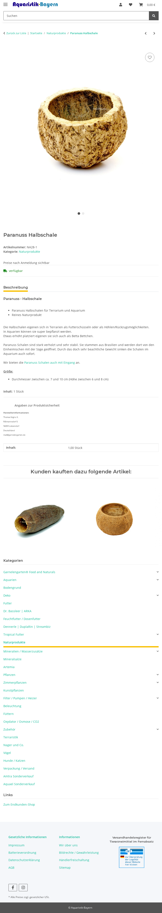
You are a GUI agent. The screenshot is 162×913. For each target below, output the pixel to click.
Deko (6, 595)
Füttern (8, 714)
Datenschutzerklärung (24, 860)
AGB (11, 868)
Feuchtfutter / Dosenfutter (21, 619)
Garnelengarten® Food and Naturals (29, 572)
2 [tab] (83, 213)
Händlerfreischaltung (74, 860)
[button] (121, 4)
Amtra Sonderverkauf (18, 776)
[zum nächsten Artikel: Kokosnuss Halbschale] (154, 33)
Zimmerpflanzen (15, 683)
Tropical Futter (13, 634)
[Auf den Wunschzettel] (149, 57)
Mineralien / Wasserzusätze (23, 651)
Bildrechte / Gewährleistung (79, 853)
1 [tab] (79, 213)
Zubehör (9, 729)
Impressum (16, 845)
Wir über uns (68, 845)
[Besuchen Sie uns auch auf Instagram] (23, 887)
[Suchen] (154, 15)
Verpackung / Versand (18, 768)
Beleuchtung (12, 706)
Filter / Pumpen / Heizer (20, 698)
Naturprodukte (29, 252)
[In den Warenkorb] (6, 47)
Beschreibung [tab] (15, 287)
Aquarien (9, 580)
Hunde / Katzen (14, 761)
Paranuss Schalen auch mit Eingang (49, 363)
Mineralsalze (12, 659)
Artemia (9, 667)
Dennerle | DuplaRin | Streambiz (27, 627)
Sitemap (65, 868)
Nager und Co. (13, 745)
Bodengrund (12, 588)
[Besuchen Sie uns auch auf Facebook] (12, 887)
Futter (7, 603)
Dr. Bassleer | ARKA (17, 611)
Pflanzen (9, 675)
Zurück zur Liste (16, 33)
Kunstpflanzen (13, 690)
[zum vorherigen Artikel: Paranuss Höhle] (145, 33)
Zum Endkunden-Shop (19, 804)
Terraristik (10, 737)
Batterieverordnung (22, 853)
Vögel (7, 753)
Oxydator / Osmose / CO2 (21, 722)
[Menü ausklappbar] (5, 2)
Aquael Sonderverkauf (19, 784)
